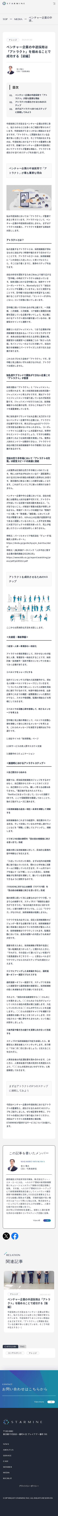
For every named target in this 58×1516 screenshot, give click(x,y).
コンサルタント (15, 1353)
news (6, 1444)
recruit (7, 1478)
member (7, 1467)
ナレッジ (33, 1353)
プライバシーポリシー (29, 1486)
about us (8, 1450)
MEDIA (18, 19)
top (5, 19)
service (7, 1455)
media (6, 1472)
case (5, 1461)
